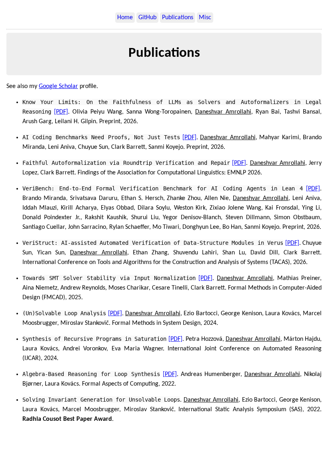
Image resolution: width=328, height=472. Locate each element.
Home (125, 17)
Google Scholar (58, 86)
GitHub (147, 17)
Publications (177, 17)
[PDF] (61, 112)
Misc (205, 17)
